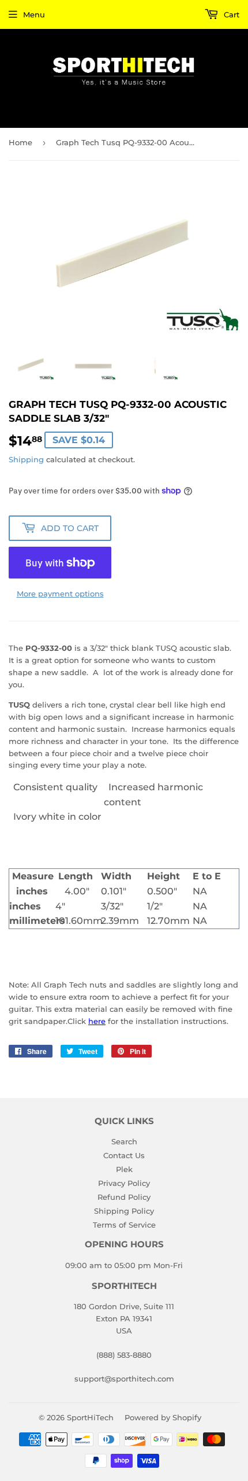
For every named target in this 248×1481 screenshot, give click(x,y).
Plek (124, 1169)
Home (20, 142)
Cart (230, 14)
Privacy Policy (124, 1183)
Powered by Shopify (163, 1417)
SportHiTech (90, 1417)
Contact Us (124, 1155)
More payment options (60, 593)
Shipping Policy (124, 1210)
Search (124, 1141)
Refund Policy (124, 1197)
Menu (34, 14)
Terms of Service (124, 1224)
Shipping (26, 459)
